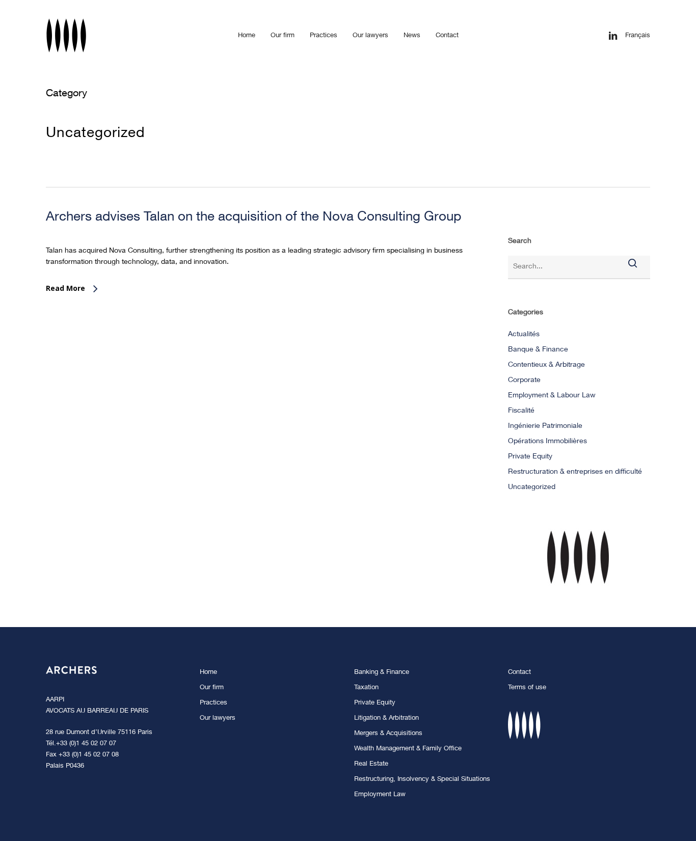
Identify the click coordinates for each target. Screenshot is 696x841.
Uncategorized (531, 487)
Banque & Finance (538, 350)
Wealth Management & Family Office (408, 749)
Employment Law (380, 795)
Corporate (524, 380)
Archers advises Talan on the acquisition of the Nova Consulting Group (253, 217)
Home (208, 672)
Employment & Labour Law (552, 395)
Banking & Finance (381, 672)
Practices (213, 703)
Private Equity (530, 456)
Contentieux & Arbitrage (546, 365)
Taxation (366, 688)
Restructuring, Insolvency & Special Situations (422, 779)
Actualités (524, 334)
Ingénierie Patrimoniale (545, 426)
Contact (519, 672)
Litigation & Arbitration (386, 718)
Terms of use (527, 688)
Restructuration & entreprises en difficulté (575, 472)
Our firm (212, 688)
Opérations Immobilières (547, 441)
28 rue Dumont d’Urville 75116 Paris (99, 732)
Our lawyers (217, 718)
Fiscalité (521, 411)
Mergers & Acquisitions (388, 733)
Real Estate (371, 764)
